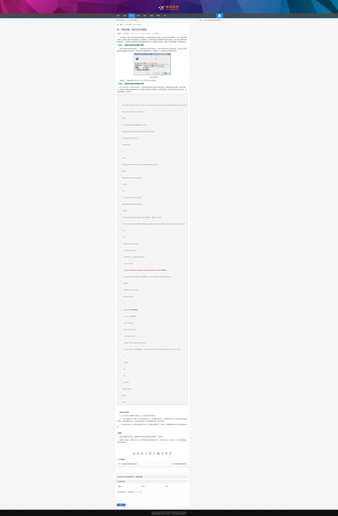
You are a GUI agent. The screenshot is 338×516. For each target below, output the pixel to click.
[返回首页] (117, 24)
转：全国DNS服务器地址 (178, 464)
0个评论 (156, 33)
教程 (131, 16)
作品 (145, 16)
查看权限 (218, 20)
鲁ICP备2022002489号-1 (179, 514)
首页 (118, 16)
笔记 (124, 16)
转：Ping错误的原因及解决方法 (128, 464)
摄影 (158, 16)
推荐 (138, 16)
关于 (165, 16)
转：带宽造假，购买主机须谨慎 (131, 29)
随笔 (151, 16)
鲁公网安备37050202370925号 (161, 514)
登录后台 (213, 20)
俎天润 (127, 33)
